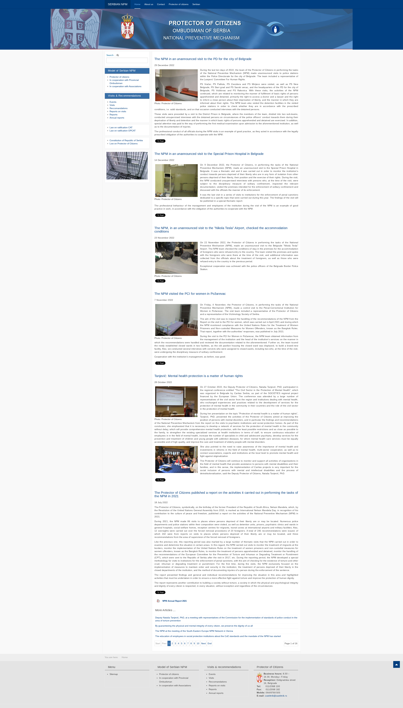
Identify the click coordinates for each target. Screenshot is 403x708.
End (210, 643)
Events (113, 102)
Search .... (111, 55)
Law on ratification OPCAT (123, 130)
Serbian (196, 4)
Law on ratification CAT (121, 127)
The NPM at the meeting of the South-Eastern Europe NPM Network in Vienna (194, 631)
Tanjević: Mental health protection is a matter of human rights (198, 376)
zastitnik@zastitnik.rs (276, 695)
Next (203, 643)
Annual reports (117, 117)
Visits (112, 105)
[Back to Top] (396, 664)
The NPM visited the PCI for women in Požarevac (190, 293)
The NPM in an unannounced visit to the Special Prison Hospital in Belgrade (209, 153)
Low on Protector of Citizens (124, 143)
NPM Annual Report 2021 (174, 601)
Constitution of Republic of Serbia (126, 140)
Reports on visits (118, 111)
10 (198, 643)
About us (148, 4)
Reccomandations (119, 108)
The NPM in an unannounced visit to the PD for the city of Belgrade (203, 59)
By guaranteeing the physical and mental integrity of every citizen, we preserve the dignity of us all (204, 626)
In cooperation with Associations (125, 86)
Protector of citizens (178, 4)
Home (137, 4)
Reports (113, 114)
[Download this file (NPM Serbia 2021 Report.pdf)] (159, 601)
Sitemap (114, 674)
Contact (161, 4)
